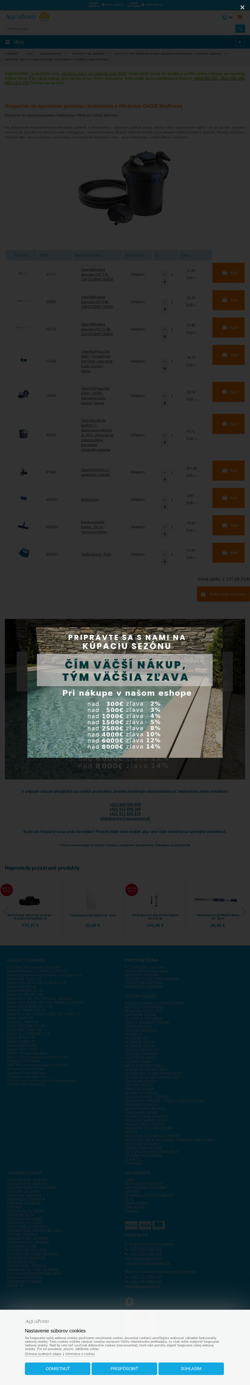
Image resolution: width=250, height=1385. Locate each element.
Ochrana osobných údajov (43, 1354)
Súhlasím (191, 1368)
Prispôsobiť (124, 1368)
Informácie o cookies (80, 1354)
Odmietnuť (58, 1368)
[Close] (242, 7)
